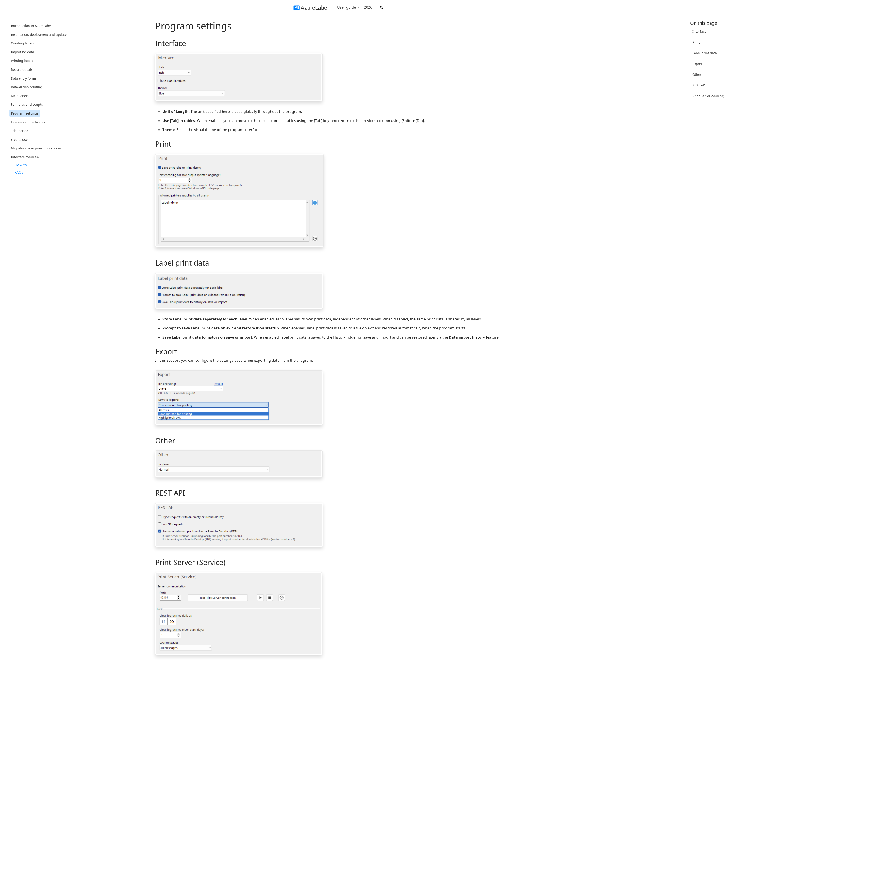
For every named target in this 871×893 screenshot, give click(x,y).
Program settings (24, 113)
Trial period (19, 131)
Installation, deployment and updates (39, 34)
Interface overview (25, 157)
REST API (699, 85)
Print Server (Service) (708, 96)
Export (697, 63)
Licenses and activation (28, 122)
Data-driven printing (26, 87)
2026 (368, 7)
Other (696, 74)
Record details (22, 69)
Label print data (704, 53)
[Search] (382, 7)
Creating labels (22, 43)
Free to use (19, 139)
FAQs (19, 172)
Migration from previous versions (36, 148)
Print (696, 42)
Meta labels (20, 96)
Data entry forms (24, 78)
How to (21, 165)
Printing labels (22, 61)
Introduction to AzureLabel (31, 26)
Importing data (22, 52)
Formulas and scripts (27, 104)
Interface (699, 31)
